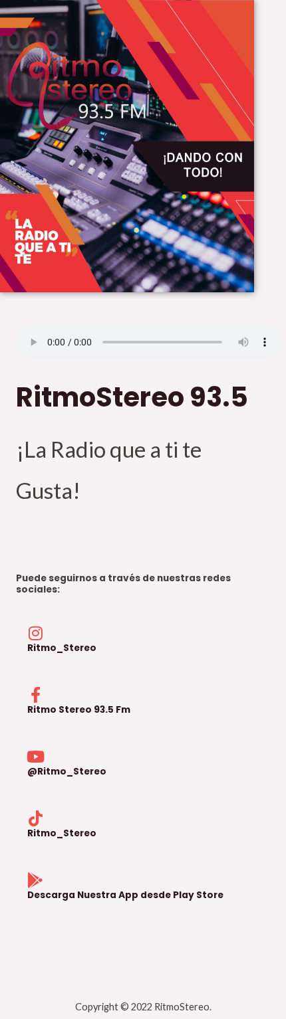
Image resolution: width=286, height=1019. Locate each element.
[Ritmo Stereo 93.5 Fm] (35, 695)
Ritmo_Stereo (61, 648)
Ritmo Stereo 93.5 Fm (78, 709)
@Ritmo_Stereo (66, 771)
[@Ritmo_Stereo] (35, 757)
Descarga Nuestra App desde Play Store (125, 895)
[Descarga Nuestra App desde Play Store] (35, 880)
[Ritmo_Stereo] (35, 633)
